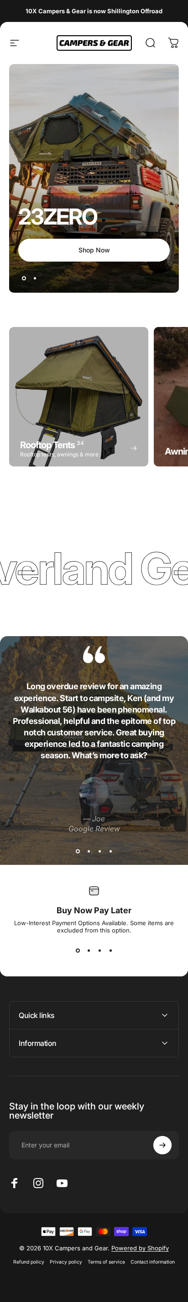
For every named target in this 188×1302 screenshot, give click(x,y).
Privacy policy (66, 1262)
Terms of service (106, 1262)
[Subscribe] (162, 1145)
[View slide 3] (99, 851)
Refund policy (28, 1262)
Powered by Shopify (140, 1248)
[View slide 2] (88, 851)
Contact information (153, 1262)
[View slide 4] (110, 851)
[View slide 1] (77, 851)
